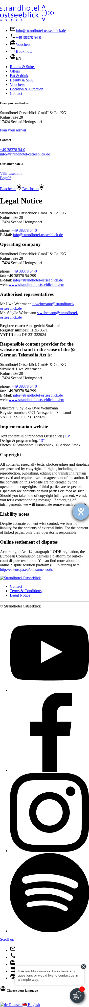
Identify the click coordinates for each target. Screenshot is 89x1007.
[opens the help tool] (81, 512)
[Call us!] (13, 957)
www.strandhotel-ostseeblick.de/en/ (36, 284)
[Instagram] (49, 851)
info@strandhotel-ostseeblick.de (25, 154)
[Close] (2, 1001)
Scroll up (7, 939)
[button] (15, 58)
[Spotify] (49, 931)
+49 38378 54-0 (12, 150)
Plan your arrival (13, 130)
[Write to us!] (13, 950)
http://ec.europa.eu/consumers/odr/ (26, 569)
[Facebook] (49, 770)
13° (67, 436)
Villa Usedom (11, 173)
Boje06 (5, 178)
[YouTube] (49, 690)
